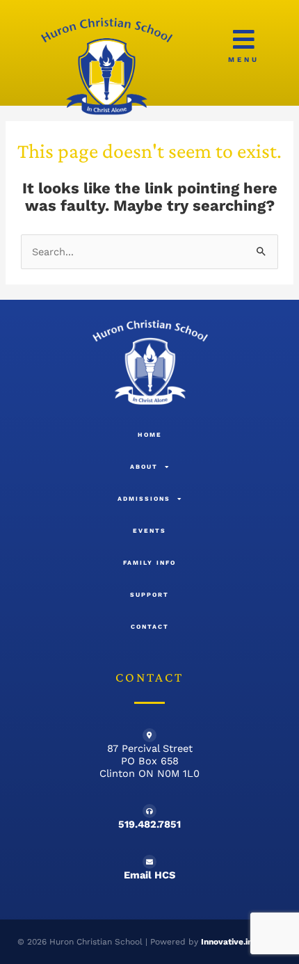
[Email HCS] (149, 862)
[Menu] (244, 39)
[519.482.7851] (149, 811)
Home (150, 434)
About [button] (144, 466)
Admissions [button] (144, 498)
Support (149, 594)
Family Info (149, 562)
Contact (150, 626)
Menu (243, 59)
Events (149, 530)
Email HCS (149, 875)
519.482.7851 (149, 824)
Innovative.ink (229, 942)
